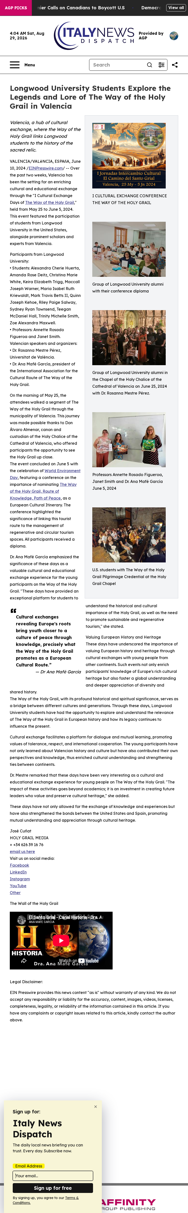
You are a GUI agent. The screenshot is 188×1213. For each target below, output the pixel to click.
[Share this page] (174, 65)
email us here (22, 851)
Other (15, 892)
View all (176, 7)
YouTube (18, 885)
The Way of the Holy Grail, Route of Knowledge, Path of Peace (43, 491)
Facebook (19, 865)
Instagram (20, 878)
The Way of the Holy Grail (49, 202)
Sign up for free (53, 1188)
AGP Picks (16, 7)
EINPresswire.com (46, 168)
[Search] (149, 64)
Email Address (28, 1166)
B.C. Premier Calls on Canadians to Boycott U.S (72, 8)
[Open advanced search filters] (161, 64)
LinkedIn (18, 872)
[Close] (95, 1106)
